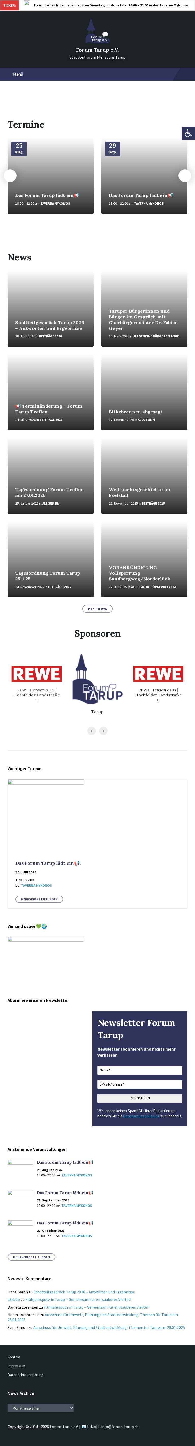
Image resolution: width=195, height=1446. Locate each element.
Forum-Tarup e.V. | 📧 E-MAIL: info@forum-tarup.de (94, 1426)
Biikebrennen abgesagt (135, 412)
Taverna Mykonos (55, 203)
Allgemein (146, 420)
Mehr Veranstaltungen (39, 899)
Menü (18, 74)
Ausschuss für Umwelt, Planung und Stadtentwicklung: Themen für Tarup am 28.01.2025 (109, 1327)
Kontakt (14, 1357)
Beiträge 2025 (153, 503)
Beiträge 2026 (50, 336)
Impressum (16, 1365)
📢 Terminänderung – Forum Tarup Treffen (48, 409)
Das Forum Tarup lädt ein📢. (48, 863)
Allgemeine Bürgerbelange (156, 336)
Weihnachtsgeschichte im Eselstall (139, 492)
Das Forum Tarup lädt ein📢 (47, 195)
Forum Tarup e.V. (97, 50)
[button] (188, 133)
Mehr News (97, 609)
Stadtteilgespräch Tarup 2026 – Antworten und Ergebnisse (49, 325)
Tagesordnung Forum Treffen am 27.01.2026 (49, 492)
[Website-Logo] (97, 41)
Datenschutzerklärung (141, 1116)
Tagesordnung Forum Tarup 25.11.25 (47, 576)
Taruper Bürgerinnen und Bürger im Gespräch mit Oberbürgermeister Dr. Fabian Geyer (143, 319)
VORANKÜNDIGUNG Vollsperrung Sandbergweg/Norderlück (139, 573)
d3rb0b (14, 1299)
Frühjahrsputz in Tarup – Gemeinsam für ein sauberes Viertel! (78, 1299)
